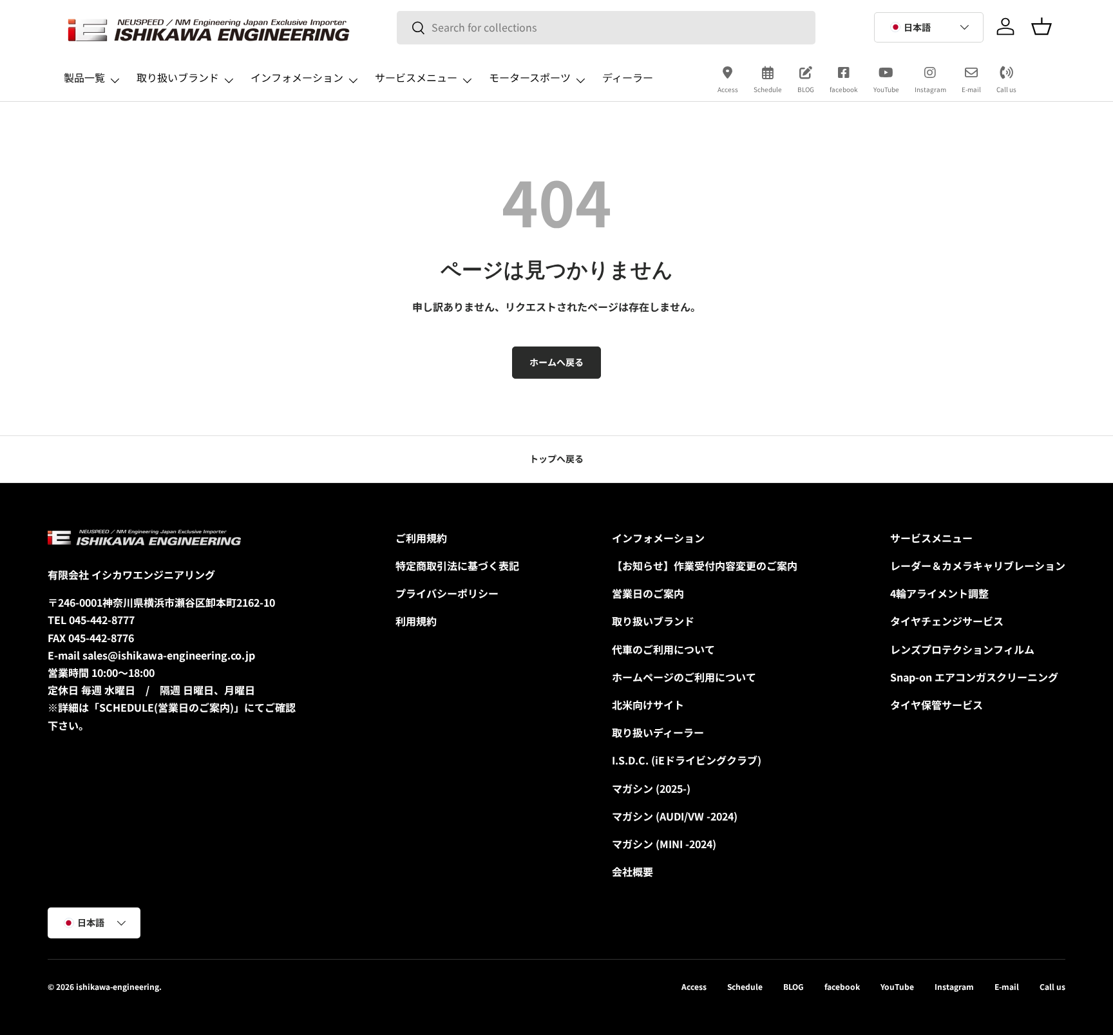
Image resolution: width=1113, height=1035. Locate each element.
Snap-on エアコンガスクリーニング (974, 677)
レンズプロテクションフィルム (962, 649)
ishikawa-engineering (117, 986)
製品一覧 (84, 77)
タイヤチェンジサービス (947, 621)
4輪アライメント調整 (939, 593)
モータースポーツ (530, 77)
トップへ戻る (556, 458)
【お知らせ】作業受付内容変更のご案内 (704, 565)
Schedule (768, 89)
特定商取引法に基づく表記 (457, 565)
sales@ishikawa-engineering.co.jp (168, 655)
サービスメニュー (416, 77)
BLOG (805, 89)
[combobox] (606, 27)
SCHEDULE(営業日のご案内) (166, 707)
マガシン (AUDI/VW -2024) (674, 816)
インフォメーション (297, 77)
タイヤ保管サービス (936, 704)
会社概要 (632, 871)
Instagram (930, 89)
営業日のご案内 (648, 593)
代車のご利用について (663, 649)
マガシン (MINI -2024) (664, 843)
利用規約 (416, 621)
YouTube (886, 89)
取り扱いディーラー (658, 732)
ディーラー (627, 77)
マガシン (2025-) (651, 788)
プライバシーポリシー (447, 593)
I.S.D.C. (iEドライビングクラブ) (686, 760)
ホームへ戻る (556, 362)
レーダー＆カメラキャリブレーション (977, 565)
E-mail (971, 89)
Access (728, 89)
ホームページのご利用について (684, 677)
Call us (1006, 89)
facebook (844, 89)
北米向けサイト (648, 704)
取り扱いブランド (178, 77)
